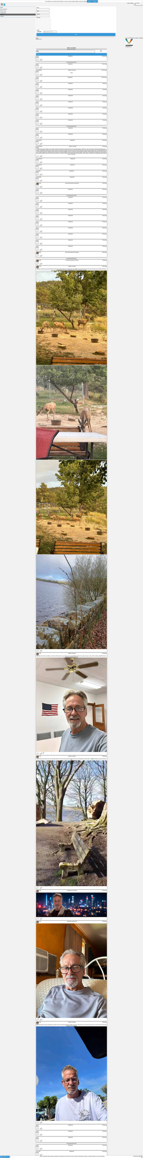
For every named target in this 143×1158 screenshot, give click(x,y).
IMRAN (40, 70)
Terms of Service (3, 9)
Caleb (40, 177)
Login (128, 3)
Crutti (40, 183)
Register (131, 3)
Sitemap (56, 1156)
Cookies (2, 16)
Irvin (39, 171)
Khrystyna (77, 252)
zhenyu (40, 140)
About (1, 7)
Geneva (40, 164)
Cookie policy (3, 12)
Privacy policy (3, 10)
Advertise (94, 1156)
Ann (39, 1151)
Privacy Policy (68, 1156)
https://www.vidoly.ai (41, 149)
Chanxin (76, 260)
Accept (89, 1)
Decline (95, 1)
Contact (2, 14)
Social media (101, 1156)
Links (97, 1156)
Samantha (77, 183)
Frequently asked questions (48, 1156)
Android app (81, 1156)
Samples (40, 146)
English (137, 3)
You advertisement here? (71, 62)
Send (38, 54)
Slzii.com (138, 1156)
